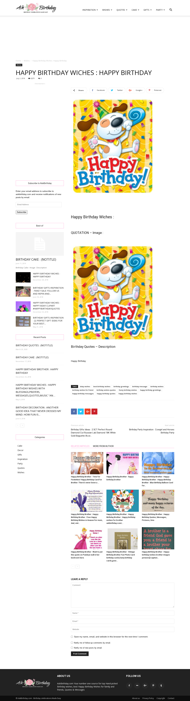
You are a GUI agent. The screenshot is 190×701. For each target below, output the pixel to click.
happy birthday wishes (128, 393)
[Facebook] (129, 686)
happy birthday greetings (150, 390)
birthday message (139, 386)
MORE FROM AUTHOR (103, 446)
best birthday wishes (101, 386)
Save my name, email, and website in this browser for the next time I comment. (111, 636)
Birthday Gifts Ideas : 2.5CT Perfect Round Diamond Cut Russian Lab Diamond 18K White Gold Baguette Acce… (93, 432)
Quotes (121, 9)
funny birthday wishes (128, 390)
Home (18, 60)
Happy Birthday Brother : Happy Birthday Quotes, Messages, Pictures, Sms (155, 517)
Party (159, 9)
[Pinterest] (153, 686)
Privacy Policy (148, 698)
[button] (170, 10)
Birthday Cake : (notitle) (36, 259)
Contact (171, 698)
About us (136, 698)
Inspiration (89, 9)
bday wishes (85, 386)
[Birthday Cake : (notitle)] (40, 244)
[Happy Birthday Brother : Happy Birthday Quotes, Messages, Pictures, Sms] (158, 501)
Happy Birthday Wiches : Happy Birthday (46, 275)
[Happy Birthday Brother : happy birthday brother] (122, 463)
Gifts (146, 9)
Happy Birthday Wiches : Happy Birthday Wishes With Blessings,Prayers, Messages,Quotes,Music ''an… (36, 390)
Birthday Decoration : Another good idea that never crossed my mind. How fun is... (38, 411)
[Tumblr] (161, 686)
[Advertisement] (95, 37)
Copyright (161, 698)
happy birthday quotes (106, 393)
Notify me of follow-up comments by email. (92, 643)
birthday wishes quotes (106, 390)
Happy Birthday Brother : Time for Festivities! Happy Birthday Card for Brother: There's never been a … (86, 480)
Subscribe (21, 212)
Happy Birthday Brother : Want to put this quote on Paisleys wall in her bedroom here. (86, 555)
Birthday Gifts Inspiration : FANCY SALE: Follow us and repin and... (48, 290)
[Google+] (145, 686)
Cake (134, 9)
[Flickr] (137, 686)
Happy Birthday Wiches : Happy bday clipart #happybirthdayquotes (46, 305)
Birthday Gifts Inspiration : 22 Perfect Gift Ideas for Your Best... (48, 320)
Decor (20, 450)
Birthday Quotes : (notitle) (34, 345)
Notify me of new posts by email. (88, 648)
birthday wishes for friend (82, 390)
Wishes (106, 9)
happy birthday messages (83, 393)
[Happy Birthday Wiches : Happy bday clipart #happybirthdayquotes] (23, 306)
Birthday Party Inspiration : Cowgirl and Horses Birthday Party (151, 431)
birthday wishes (157, 386)
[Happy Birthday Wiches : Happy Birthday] (23, 277)
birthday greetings (121, 386)
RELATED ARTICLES (80, 446)
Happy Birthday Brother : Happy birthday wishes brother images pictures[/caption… (156, 555)
